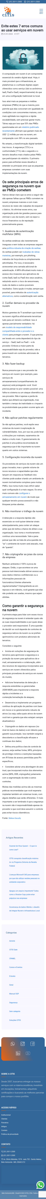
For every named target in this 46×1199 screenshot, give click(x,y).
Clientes (4, 1119)
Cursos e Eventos (15, 967)
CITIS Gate (13, 950)
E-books (12, 976)
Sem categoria (14, 1011)
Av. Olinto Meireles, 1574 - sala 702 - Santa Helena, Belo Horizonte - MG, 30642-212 (21, 1160)
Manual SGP (14, 994)
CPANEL (12, 959)
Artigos (4, 1126)
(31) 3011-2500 (15, 2)
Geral (11, 985)
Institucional (6, 1115)
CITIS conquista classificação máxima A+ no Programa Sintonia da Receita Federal (23, 862)
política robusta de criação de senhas (24, 248)
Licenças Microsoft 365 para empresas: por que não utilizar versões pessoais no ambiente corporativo (24, 878)
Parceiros (4, 1123)
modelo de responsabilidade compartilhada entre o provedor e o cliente (18, 331)
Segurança (13, 1003)
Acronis (12, 941)
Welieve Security (15, 818)
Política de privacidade (9, 1134)
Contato (4, 1130)
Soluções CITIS (15, 1020)
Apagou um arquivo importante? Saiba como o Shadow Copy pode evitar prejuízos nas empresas (24, 894)
